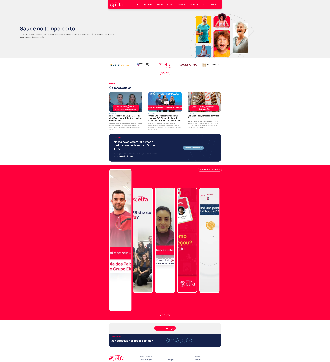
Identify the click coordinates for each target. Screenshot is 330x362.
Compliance (181, 4)
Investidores (194, 4)
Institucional (148, 4)
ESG (204, 4)
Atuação (160, 4)
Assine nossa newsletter (193, 148)
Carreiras (213, 4)
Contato (165, 331)
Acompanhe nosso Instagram (208, 169)
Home (137, 4)
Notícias (170, 4)
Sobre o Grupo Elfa (146, 360)
